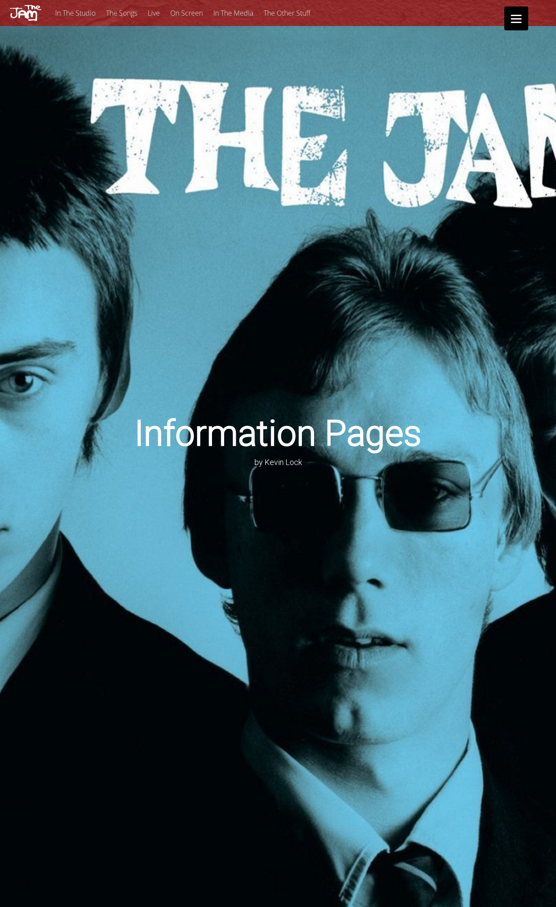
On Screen (186, 13)
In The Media (233, 13)
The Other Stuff (287, 13)
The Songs (121, 13)
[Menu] (516, 18)
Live (154, 13)
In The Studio (75, 13)
